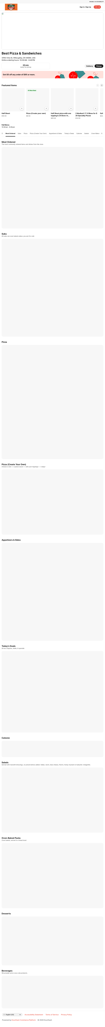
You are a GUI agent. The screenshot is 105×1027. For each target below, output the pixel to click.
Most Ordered (10, 133)
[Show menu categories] (2, 133)
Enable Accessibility (96, 1)
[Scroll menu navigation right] (101, 133)
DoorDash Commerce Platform (24, 1020)
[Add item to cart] (21, 108)
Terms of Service (52, 1015)
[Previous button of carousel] (97, 85)
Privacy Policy (66, 1015)
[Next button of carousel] (101, 85)
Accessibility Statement (34, 1015)
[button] (13, 103)
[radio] (90, 66)
